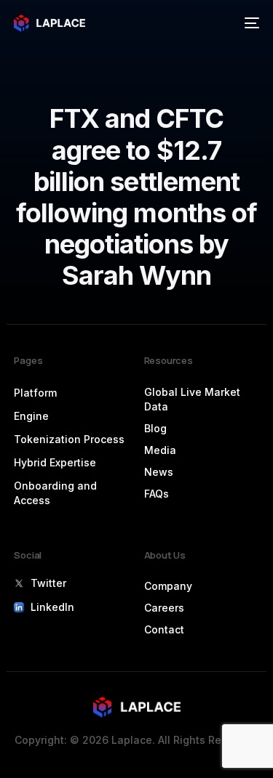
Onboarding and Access (55, 492)
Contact (164, 629)
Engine (31, 416)
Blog (155, 428)
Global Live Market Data (192, 399)
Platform (35, 392)
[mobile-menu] (250, 23)
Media (160, 450)
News (158, 472)
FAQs (156, 493)
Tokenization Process (69, 439)
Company (168, 586)
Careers (164, 607)
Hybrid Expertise (55, 462)
